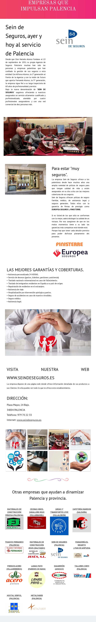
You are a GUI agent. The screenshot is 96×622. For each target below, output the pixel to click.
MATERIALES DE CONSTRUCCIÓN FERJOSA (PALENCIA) (14, 512)
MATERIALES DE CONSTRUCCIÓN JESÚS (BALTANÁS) (36, 545)
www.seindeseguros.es (29, 420)
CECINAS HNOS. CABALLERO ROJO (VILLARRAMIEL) (36, 512)
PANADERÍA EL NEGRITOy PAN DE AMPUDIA (81, 545)
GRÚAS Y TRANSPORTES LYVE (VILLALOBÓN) (59, 512)
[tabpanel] (26, 66)
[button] (15, 439)
